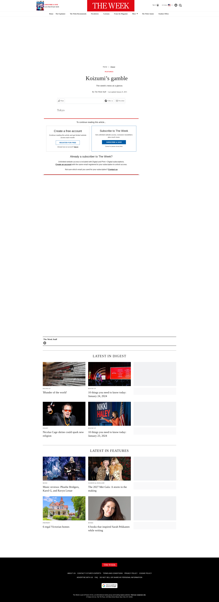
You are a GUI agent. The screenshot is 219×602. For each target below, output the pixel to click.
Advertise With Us (85, 577)
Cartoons (106, 14)
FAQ (96, 577)
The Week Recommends (78, 14)
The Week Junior (148, 14)
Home (105, 67)
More (134, 14)
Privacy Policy (130, 573)
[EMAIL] (45, 342)
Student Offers (163, 14)
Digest (113, 67)
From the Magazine (121, 14)
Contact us (113, 169)
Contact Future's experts (89, 573)
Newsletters (95, 14)
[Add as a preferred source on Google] (109, 585)
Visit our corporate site (138, 595)
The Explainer (60, 14)
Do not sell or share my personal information (121, 577)
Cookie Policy (145, 573)
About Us (71, 573)
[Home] (51, 14)
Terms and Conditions (113, 573)
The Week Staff (100, 92)
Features (109, 72)
